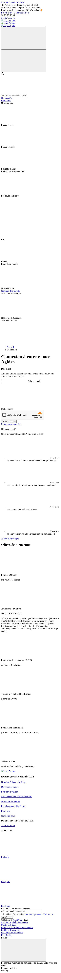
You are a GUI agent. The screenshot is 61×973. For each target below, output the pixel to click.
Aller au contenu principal (12, 2)
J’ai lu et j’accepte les (29, 914)
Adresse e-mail (7, 911)
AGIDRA (17, 920)
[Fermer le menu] (23, 60)
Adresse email (34, 381)
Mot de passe (7, 409)
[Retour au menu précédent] (23, 38)
